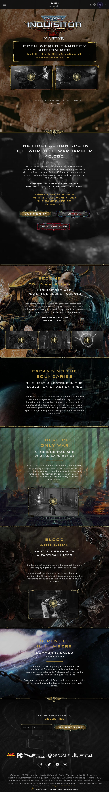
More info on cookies (64, 786)
